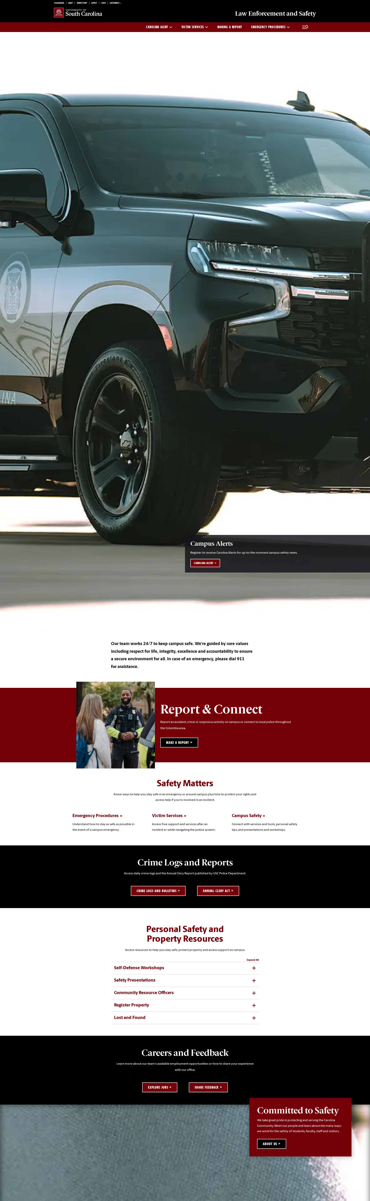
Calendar (59, 3)
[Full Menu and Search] (305, 27)
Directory (82, 3)
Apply (94, 3)
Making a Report (229, 27)
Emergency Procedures (268, 27)
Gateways (114, 3)
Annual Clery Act (216, 891)
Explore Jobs (158, 1087)
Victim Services (193, 27)
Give (103, 3)
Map (70, 3)
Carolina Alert (157, 27)
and (275, 13)
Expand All (253, 960)
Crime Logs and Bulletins (157, 891)
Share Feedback (207, 1087)
